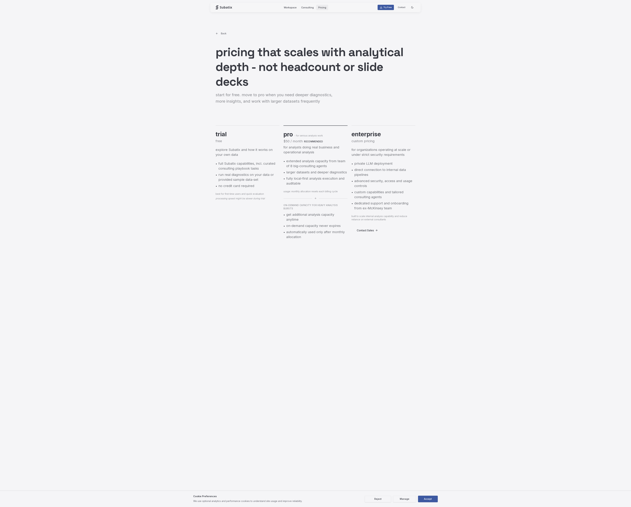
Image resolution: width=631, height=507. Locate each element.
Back (223, 33)
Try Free (387, 7)
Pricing (322, 7)
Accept (428, 498)
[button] (224, 7)
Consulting (307, 7)
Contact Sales (365, 230)
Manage (404, 498)
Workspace (290, 7)
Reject (378, 498)
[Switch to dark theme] (412, 7)
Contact (401, 7)
